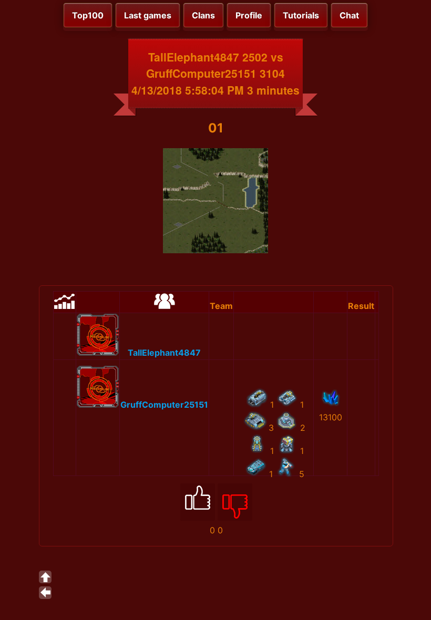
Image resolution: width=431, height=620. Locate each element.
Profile (248, 15)
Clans (203, 15)
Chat (349, 15)
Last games (147, 15)
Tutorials (301, 15)
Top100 (88, 15)
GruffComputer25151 (164, 404)
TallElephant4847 (164, 352)
